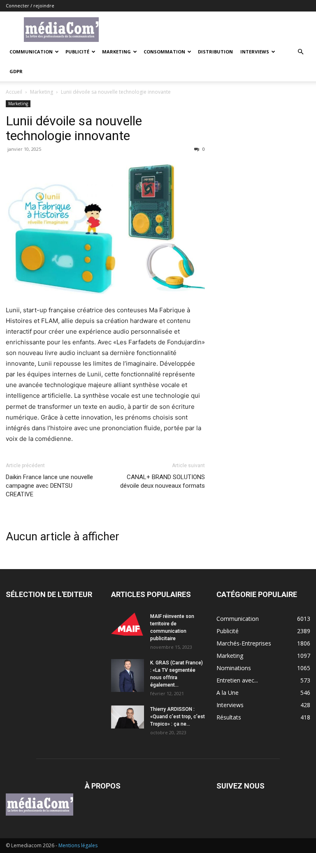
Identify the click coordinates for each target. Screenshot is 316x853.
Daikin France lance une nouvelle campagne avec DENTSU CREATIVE (49, 485)
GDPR (16, 71)
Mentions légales (78, 845)
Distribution (215, 51)
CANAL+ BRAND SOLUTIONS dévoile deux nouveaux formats (162, 481)
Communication (31, 51)
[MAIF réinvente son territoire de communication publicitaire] (127, 624)
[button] (300, 52)
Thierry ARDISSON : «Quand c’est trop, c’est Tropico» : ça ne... (177, 716)
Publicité (77, 51)
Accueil (14, 91)
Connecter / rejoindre (30, 5)
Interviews (254, 51)
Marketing (116, 51)
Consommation (164, 51)
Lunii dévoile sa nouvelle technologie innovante (74, 128)
